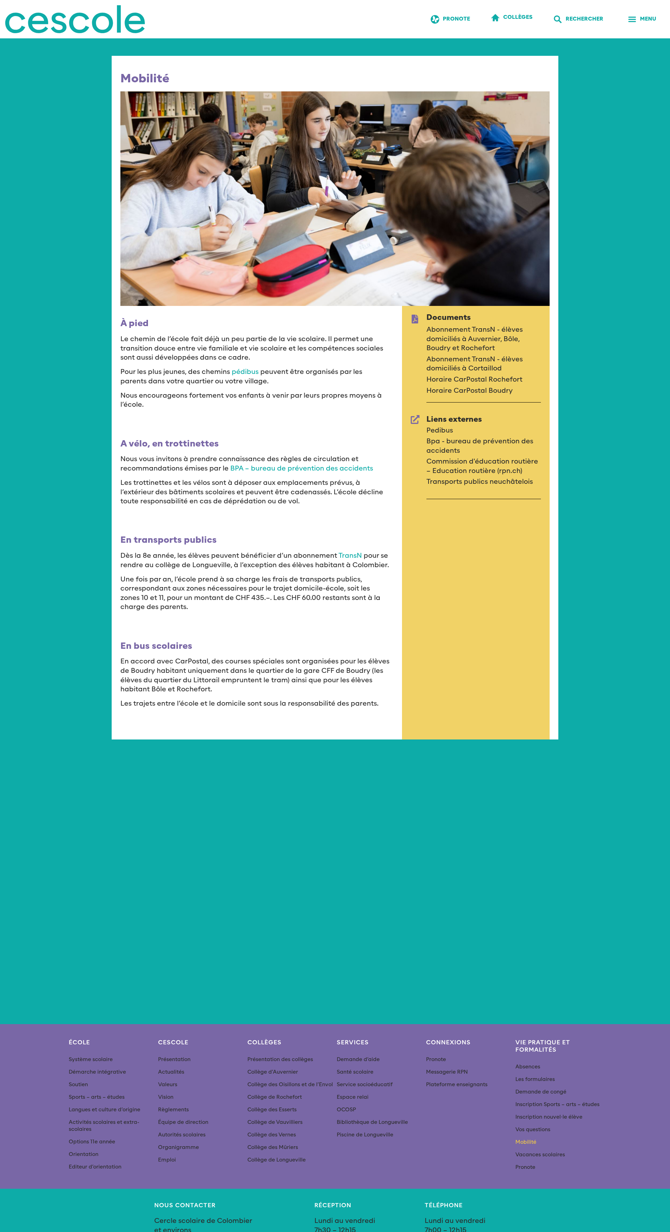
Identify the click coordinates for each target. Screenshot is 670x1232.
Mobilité (525, 1142)
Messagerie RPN (447, 1072)
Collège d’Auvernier (272, 1072)
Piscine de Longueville (365, 1134)
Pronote (436, 1059)
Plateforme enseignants (456, 1084)
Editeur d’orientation (95, 1167)
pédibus (245, 371)
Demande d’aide (358, 1059)
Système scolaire (91, 1059)
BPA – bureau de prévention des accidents (301, 468)
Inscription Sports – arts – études (557, 1104)
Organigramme (178, 1147)
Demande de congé (540, 1092)
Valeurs (167, 1084)
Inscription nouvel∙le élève (548, 1117)
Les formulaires (535, 1079)
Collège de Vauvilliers (275, 1122)
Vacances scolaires (540, 1154)
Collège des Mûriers (272, 1147)
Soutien (78, 1084)
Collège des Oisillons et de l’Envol (290, 1084)
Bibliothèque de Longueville (372, 1122)
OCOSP (346, 1109)
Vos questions (532, 1129)
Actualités (171, 1072)
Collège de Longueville (276, 1160)
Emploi (167, 1160)
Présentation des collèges (280, 1059)
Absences (527, 1066)
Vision (165, 1097)
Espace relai (352, 1097)
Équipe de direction (183, 1122)
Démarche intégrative (97, 1072)
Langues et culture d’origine (104, 1109)
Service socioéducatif (365, 1084)
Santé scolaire (355, 1072)
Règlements (173, 1109)
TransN (350, 555)
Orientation (83, 1154)
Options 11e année (92, 1141)
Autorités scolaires (182, 1134)
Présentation (174, 1059)
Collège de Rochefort (274, 1097)
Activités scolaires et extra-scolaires (104, 1126)
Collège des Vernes (271, 1134)
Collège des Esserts (272, 1109)
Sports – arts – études (97, 1097)
